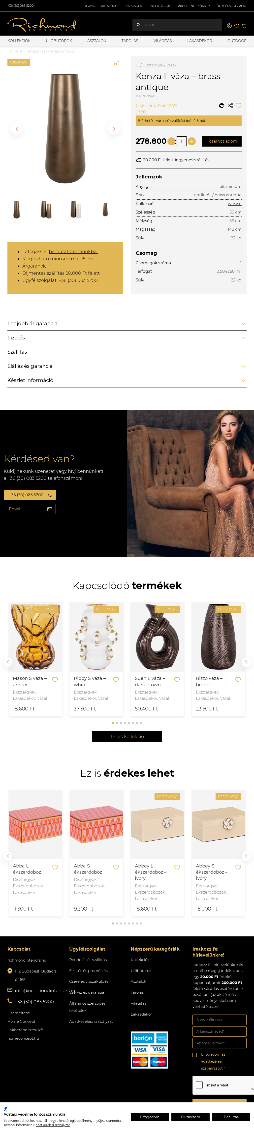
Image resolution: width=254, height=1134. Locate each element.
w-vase (235, 203)
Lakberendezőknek (193, 6)
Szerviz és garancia (86, 992)
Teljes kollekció (127, 736)
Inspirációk (160, 6)
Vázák (171, 65)
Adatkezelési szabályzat (91, 1021)
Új (137, 65)
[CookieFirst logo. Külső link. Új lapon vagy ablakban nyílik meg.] (5, 1109)
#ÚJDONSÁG (145, 96)
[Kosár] (244, 25)
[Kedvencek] (236, 25)
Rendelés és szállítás (88, 959)
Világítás (163, 41)
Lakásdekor (199, 41)
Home (12, 51)
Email (14, 509)
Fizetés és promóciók (88, 970)
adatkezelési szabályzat (53, 1125)
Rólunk (88, 6)
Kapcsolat (135, 6)
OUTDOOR (237, 41)
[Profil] (229, 25)
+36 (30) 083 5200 (20, 5)
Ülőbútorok (59, 41)
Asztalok (96, 41)
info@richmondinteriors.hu (45, 990)
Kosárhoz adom (221, 141)
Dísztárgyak (153, 65)
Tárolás (130, 41)
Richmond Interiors (42, 25)
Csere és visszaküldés (88, 981)
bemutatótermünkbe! (73, 251)
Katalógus (110, 6)
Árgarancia (34, 266)
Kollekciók (19, 41)
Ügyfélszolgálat (232, 6)
